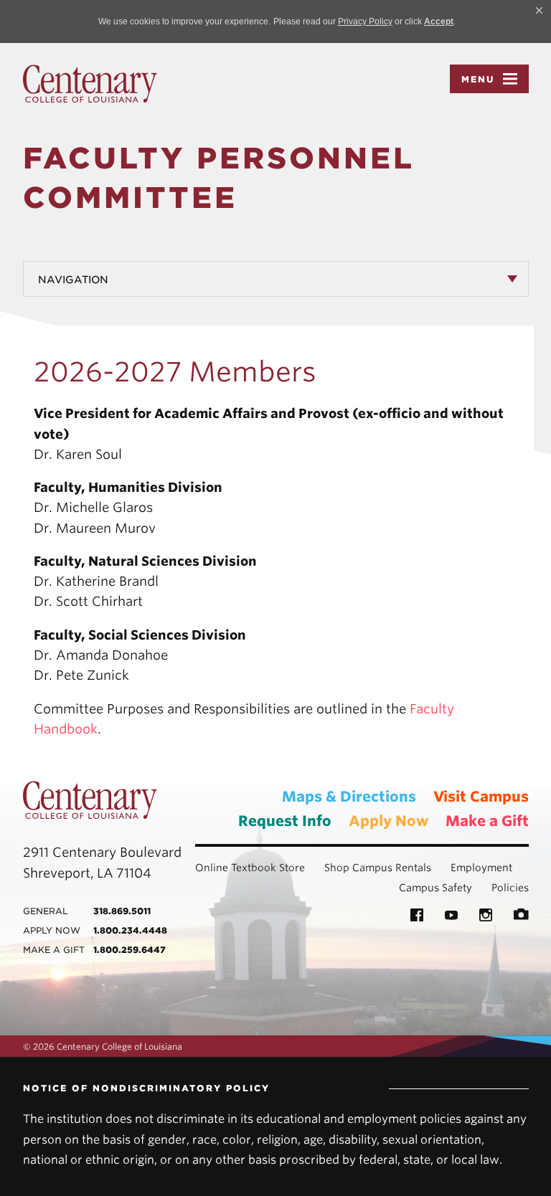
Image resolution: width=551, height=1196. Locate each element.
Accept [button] (438, 21)
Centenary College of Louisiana (90, 84)
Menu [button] (478, 79)
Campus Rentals (391, 867)
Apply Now (388, 821)
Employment (481, 867)
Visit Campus (481, 796)
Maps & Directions (349, 796)
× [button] (539, 10)
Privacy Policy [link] (365, 21)
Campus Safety (435, 887)
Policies (510, 887)
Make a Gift (487, 821)
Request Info (284, 821)
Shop (336, 867)
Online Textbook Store (250, 867)
